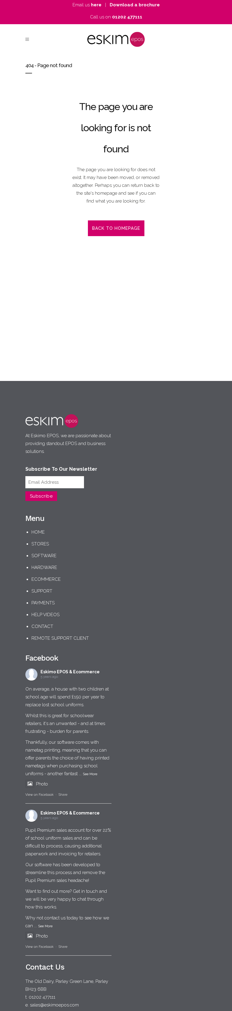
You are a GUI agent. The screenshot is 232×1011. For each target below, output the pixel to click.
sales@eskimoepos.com (54, 1005)
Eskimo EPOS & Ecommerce (70, 671)
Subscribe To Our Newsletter (61, 469)
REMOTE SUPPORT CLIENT (60, 638)
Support (41, 591)
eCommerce (46, 579)
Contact (42, 626)
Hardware (44, 567)
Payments (43, 603)
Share (63, 795)
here (96, 5)
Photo (42, 784)
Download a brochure (135, 5)
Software (43, 555)
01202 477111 (127, 17)
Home (38, 532)
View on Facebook (39, 795)
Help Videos (45, 614)
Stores (40, 544)
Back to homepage (116, 228)
